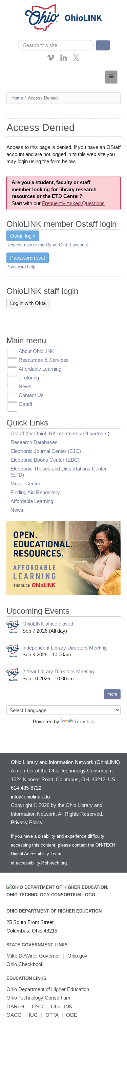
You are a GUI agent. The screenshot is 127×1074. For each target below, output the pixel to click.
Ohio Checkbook (25, 964)
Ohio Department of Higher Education (54, 911)
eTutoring (29, 377)
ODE (71, 1015)
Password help (20, 266)
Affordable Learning (40, 369)
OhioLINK (61, 1006)
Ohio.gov (77, 956)
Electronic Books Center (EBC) (45, 460)
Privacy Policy (27, 822)
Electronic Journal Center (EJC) (45, 451)
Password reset (27, 258)
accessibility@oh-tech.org (41, 862)
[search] (56, 45)
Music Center (25, 483)
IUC (33, 1015)
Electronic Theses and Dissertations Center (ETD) (58, 472)
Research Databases (34, 442)
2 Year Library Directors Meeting (58, 671)
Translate (84, 721)
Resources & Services (44, 360)
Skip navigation (18, 5)
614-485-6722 (26, 788)
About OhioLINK (37, 351)
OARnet (15, 1006)
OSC (37, 1006)
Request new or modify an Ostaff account (47, 244)
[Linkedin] (63, 59)
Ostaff (25, 404)
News (25, 386)
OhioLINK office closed (47, 624)
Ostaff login (22, 236)
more (112, 694)
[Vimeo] (50, 59)
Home (17, 98)
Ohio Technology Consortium (38, 998)
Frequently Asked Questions (73, 203)
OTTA (52, 1015)
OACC (13, 1015)
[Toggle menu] (111, 77)
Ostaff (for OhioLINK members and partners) (59, 433)
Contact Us (31, 395)
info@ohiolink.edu (30, 796)
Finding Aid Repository (35, 492)
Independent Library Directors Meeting (64, 648)
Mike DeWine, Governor (33, 956)
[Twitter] (76, 59)
